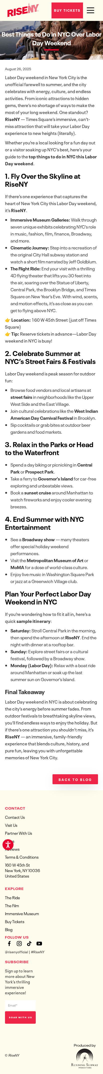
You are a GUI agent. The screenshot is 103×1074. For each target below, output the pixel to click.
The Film (12, 905)
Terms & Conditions (21, 856)
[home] (22, 9)
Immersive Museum (22, 913)
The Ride (12, 897)
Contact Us (15, 817)
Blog (8, 929)
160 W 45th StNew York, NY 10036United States (22, 870)
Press (9, 840)
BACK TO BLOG (75, 779)
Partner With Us (18, 832)
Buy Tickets (67, 9)
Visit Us (11, 825)
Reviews (12, 848)
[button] (90, 10)
